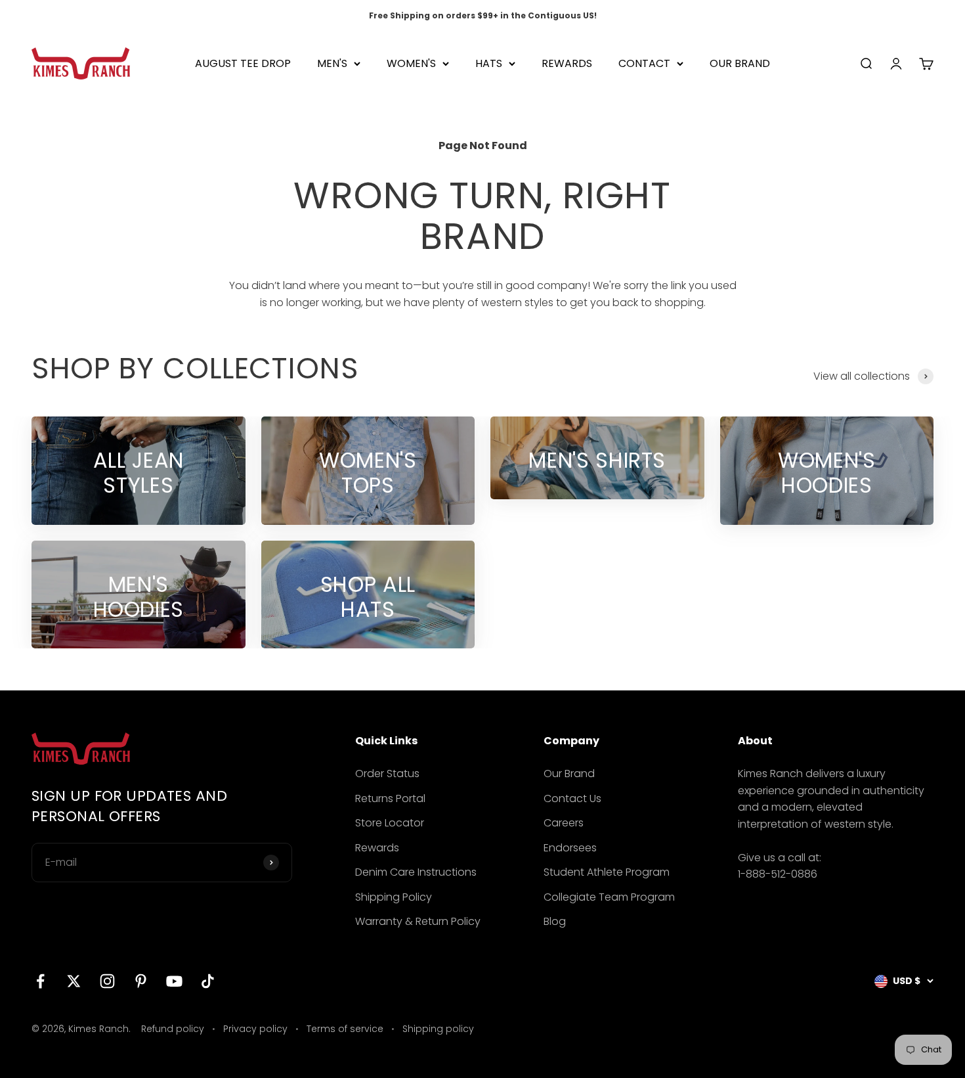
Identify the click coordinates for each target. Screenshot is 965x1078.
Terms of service (345, 1028)
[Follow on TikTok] (208, 981)
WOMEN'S (411, 63)
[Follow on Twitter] (74, 981)
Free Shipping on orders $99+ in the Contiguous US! (483, 15)
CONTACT (644, 63)
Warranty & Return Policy (418, 921)
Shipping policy (438, 1028)
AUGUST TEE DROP (243, 63)
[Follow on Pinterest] (141, 981)
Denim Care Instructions (416, 872)
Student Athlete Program (607, 872)
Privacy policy (255, 1028)
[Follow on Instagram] (107, 981)
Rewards (377, 847)
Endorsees (570, 847)
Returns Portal (390, 798)
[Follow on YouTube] (174, 981)
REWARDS (567, 63)
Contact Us (572, 798)
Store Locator (389, 822)
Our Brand (569, 773)
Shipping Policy (393, 897)
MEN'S (332, 63)
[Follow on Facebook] (40, 981)
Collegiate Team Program (609, 897)
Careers (564, 822)
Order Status (387, 773)
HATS (488, 63)
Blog (555, 921)
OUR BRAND (740, 63)
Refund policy (172, 1028)
